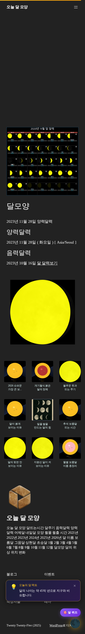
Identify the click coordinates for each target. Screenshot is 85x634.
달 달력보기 (47, 263)
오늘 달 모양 (17, 7)
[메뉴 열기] (75, 7)
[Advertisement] (42, 71)
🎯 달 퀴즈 (70, 612)
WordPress (55, 625)
